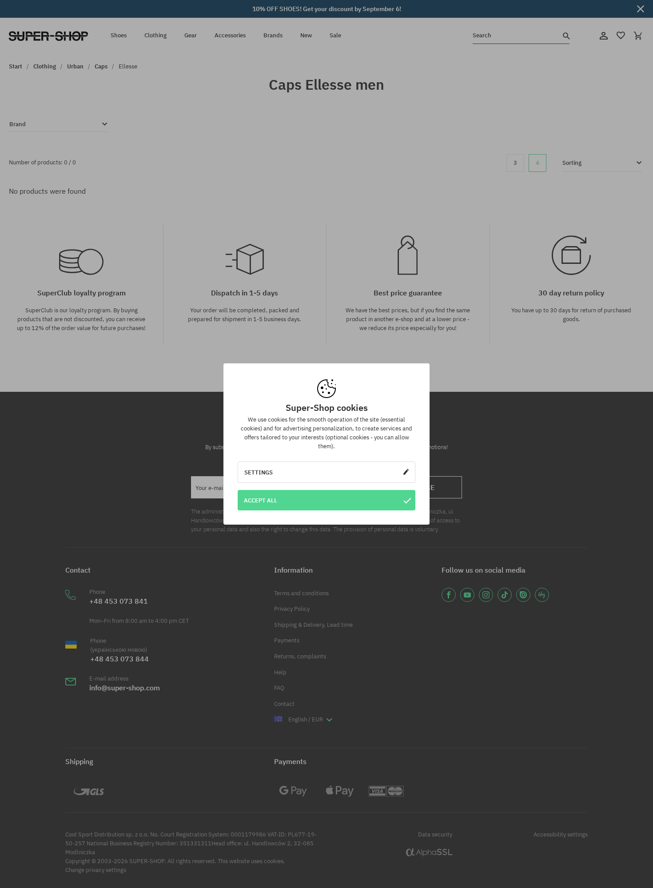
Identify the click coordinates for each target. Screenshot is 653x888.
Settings (258, 472)
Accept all (260, 500)
